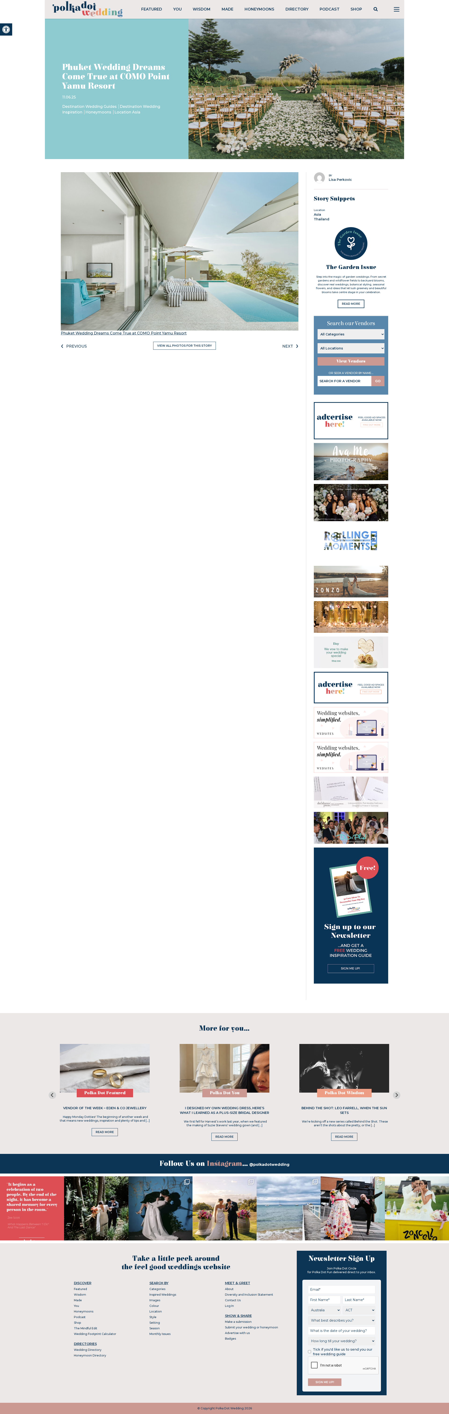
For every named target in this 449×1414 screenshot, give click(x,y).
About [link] (229, 1289)
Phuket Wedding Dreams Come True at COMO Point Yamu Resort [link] (124, 333)
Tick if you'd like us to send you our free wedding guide (342, 1351)
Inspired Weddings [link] (162, 1294)
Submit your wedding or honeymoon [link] (251, 1327)
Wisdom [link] (201, 9)
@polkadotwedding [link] (269, 1164)
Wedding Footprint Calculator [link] (95, 1334)
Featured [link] (151, 9)
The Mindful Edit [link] (85, 1328)
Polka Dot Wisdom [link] (344, 1092)
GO (378, 381)
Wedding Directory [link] (87, 1350)
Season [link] (154, 1328)
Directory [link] (297, 9)
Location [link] (155, 1311)
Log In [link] (229, 1306)
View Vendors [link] (351, 361)
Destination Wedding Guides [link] (90, 106)
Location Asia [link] (127, 112)
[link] (6, 29)
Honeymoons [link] (259, 9)
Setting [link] (154, 1322)
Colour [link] (154, 1306)
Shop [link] (356, 9)
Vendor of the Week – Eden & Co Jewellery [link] (104, 1108)
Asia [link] (317, 214)
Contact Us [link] (233, 1300)
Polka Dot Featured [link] (105, 1092)
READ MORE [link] (351, 303)
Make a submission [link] (238, 1321)
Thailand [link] (321, 219)
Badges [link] (230, 1338)
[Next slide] (396, 1095)
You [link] (177, 9)
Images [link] (154, 1300)
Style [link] (152, 1317)
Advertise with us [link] (237, 1333)
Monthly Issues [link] (159, 1334)
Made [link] (227, 9)
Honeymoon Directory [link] (90, 1355)
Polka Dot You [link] (224, 1092)
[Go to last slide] (52, 1095)
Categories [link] (157, 1289)
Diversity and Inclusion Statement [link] (249, 1294)
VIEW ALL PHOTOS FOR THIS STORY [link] (184, 345)
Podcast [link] (330, 9)
